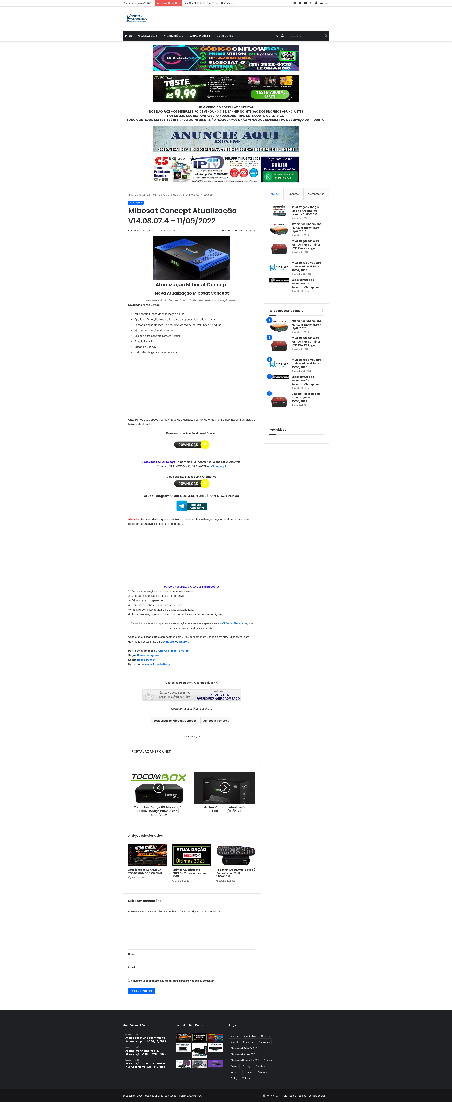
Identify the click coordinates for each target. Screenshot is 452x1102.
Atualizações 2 (173, 35)
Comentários (316, 193)
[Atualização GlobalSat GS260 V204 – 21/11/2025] (183, 1064)
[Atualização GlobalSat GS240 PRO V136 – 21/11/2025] (215, 1063)
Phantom (248, 1072)
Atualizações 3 (200, 35)
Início (129, 35)
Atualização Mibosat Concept (176, 720)
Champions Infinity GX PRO (244, 1048)
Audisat (234, 1042)
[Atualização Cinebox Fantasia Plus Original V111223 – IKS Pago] (279, 249)
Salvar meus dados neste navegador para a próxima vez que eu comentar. (172, 980)
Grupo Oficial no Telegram (172, 650)
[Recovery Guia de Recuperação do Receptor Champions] (279, 280)
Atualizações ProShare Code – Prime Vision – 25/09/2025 (306, 266)
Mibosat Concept (217, 720)
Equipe (302, 1095)
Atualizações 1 (147, 35)
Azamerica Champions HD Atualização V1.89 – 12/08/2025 (306, 227)
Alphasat (235, 1036)
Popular (274, 193)
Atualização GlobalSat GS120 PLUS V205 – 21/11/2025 (213, 3)
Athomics (265, 1036)
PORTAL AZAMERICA (190, 1095)
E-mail (132, 967)
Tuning (234, 1078)
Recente (293, 193)
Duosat (234, 1066)
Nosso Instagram (148, 655)
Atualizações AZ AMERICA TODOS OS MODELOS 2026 (145, 871)
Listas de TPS (225, 35)
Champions (264, 1042)
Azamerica (248, 1042)
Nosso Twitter (146, 659)
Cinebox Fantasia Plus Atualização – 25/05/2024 (306, 397)
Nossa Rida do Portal (157, 664)
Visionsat (246, 1078)
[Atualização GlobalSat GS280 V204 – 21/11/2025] (215, 1047)
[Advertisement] (192, 381)
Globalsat (260, 1066)
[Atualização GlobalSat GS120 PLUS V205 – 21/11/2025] (183, 1047)
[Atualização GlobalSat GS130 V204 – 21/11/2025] (199, 1064)
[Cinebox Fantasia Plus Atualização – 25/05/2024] (279, 402)
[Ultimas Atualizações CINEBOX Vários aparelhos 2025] (191, 855)
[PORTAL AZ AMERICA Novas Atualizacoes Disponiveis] (136, 19)
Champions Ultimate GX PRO (245, 1060)
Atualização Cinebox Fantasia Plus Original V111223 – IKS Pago (306, 244)
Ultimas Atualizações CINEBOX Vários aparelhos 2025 (189, 873)
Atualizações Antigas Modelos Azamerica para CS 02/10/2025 (306, 210)
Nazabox (235, 1072)
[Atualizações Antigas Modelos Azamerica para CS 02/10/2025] (279, 210)
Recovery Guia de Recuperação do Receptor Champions (305, 283)
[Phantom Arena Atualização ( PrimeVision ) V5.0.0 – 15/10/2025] (235, 855)
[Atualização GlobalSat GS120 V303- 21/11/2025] (199, 1050)
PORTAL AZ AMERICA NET (151, 751)
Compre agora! (317, 1095)
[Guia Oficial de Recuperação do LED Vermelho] (215, 1037)
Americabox (250, 1036)
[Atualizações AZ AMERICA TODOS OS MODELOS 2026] (147, 855)
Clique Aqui (219, 466)
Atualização (145, 195)
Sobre (293, 1095)
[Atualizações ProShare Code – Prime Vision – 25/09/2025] (279, 267)
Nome (132, 954)
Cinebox (268, 1060)
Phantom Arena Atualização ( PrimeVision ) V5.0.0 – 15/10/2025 (235, 873)
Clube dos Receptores (234, 623)
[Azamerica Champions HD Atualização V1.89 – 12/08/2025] (279, 228)
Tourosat (262, 1072)
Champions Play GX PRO (243, 1054)
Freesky (247, 1066)
